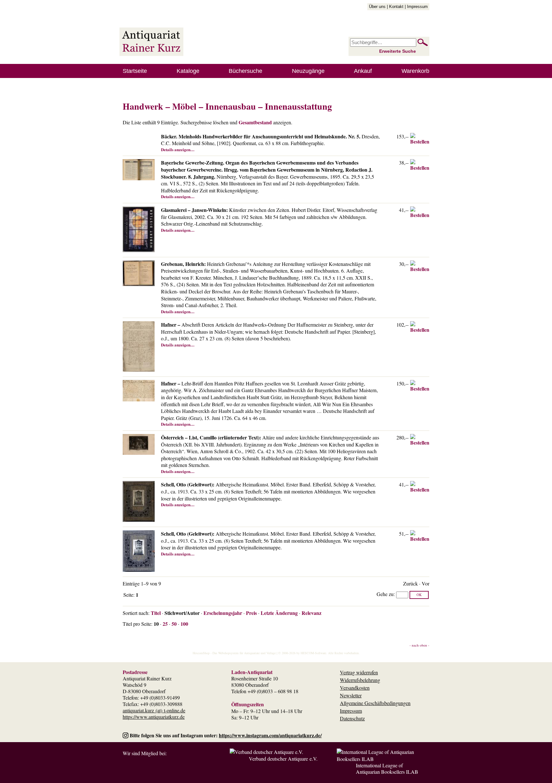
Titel (156, 612)
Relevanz (311, 612)
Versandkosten (355, 687)
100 (184, 623)
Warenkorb (415, 71)
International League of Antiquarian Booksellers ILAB (387, 768)
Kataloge (188, 71)
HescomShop (201, 653)
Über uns (377, 6)
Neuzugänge (308, 71)
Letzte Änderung (279, 612)
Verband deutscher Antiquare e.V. (283, 758)
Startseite (135, 71)
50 (174, 623)
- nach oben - (419, 645)
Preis (251, 612)
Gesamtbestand (255, 122)
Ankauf (363, 71)
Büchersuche (245, 71)
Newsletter (351, 695)
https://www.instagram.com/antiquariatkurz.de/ (270, 735)
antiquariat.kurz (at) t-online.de (154, 710)
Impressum (417, 6)
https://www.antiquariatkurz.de (154, 716)
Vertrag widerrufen (359, 672)
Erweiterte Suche (397, 51)
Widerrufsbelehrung (360, 680)
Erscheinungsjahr (222, 612)
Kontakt (396, 6)
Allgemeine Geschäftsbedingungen (375, 703)
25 (165, 623)
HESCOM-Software (313, 653)
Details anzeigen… (178, 149)
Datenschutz (352, 718)
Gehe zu (385, 594)
